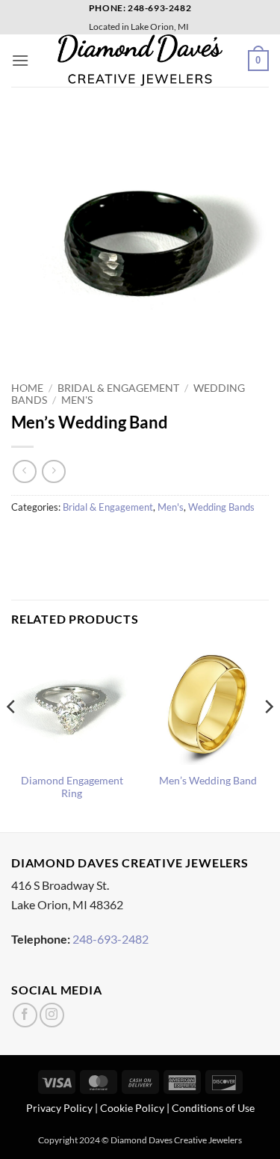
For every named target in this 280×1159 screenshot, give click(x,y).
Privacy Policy (59, 1107)
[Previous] (12, 736)
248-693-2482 (110, 939)
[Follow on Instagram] (52, 1015)
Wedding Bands (221, 507)
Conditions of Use (213, 1107)
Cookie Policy (132, 1107)
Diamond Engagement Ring (72, 787)
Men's (77, 400)
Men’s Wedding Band (208, 781)
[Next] (268, 736)
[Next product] (24, 471)
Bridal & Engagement (118, 388)
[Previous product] (53, 471)
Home (27, 388)
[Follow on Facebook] (25, 1015)
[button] (20, 60)
